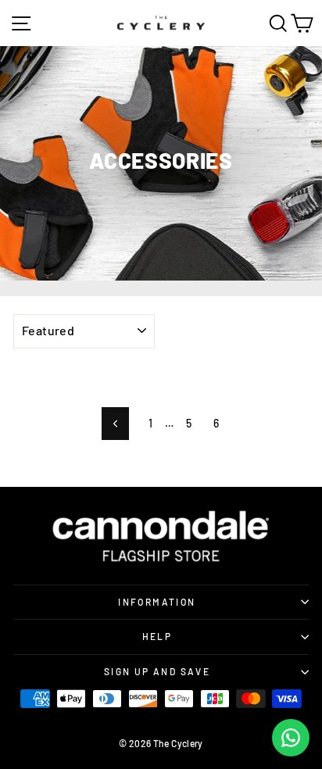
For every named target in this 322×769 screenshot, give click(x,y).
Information (156, 601)
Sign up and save (157, 671)
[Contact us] (290, 737)
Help (157, 636)
